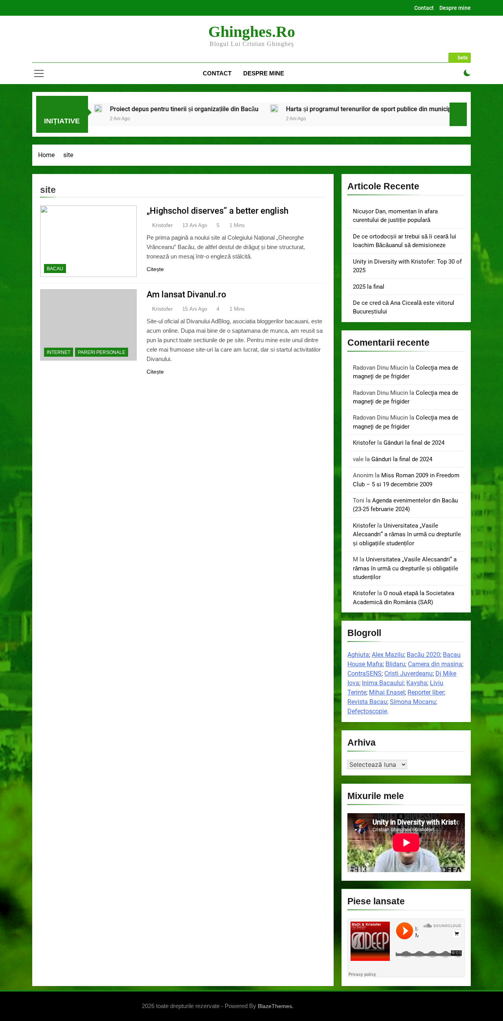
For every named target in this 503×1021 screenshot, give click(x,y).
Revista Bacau (367, 702)
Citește (155, 269)
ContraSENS (364, 673)
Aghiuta (358, 654)
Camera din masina (435, 664)
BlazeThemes (275, 1006)
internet (58, 352)
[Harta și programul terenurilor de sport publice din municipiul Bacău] (238, 108)
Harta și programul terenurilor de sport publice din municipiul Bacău (345, 109)
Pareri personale (101, 352)
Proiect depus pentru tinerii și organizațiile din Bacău (148, 109)
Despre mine (455, 8)
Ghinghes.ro (251, 31)
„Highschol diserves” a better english (217, 211)
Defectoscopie (367, 711)
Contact (424, 8)
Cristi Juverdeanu (408, 673)
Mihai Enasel (387, 692)
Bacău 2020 (423, 654)
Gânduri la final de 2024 (414, 442)
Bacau (55, 268)
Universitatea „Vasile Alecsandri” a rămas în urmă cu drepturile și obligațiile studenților (407, 534)
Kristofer (162, 225)
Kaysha (416, 683)
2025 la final (368, 286)
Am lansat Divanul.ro (186, 294)
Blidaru (395, 664)
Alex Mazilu (388, 654)
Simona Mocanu (413, 702)
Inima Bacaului (383, 683)
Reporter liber (426, 692)
